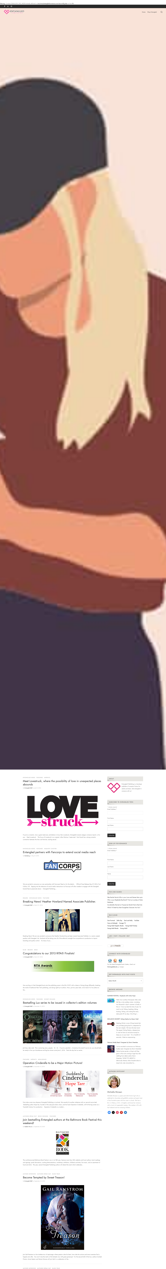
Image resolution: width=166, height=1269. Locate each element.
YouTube (136, 920)
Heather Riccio (28, 1126)
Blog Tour (56, 1174)
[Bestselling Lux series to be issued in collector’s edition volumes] (62, 1026)
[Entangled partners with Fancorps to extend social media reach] (62, 866)
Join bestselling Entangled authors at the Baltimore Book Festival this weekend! (62, 1121)
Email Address (112, 809)
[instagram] (11, 6)
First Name (110, 818)
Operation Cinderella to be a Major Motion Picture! (52, 1063)
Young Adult (123, 928)
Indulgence (42, 1059)
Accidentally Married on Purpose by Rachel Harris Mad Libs (124, 905)
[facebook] (4, 6)
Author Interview (29, 1174)
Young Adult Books (112, 928)
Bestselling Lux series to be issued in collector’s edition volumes (60, 1003)
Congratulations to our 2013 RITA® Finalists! (49, 953)
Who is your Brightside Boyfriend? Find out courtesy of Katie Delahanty (125, 901)
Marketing (27, 856)
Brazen (25, 898)
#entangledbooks (112, 967)
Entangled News (29, 777)
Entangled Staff (28, 788)
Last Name (110, 825)
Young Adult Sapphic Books (115, 926)
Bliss (24, 950)
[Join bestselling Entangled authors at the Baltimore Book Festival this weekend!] (62, 1143)
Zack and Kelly (128, 920)
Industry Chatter (50, 848)
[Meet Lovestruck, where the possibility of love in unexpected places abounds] (62, 811)
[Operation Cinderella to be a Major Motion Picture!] (62, 1084)
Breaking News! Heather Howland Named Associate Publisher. (59, 902)
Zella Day (119, 920)
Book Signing (43, 1116)
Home (143, 12)
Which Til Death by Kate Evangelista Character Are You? (123, 908)
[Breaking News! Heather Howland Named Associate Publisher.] (62, 920)
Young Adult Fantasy (131, 926)
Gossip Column (49, 999)
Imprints (47, 777)
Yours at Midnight (112, 923)
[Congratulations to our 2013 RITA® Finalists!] (62, 966)
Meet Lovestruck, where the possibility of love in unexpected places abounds (62, 782)
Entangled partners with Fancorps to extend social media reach (59, 852)
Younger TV (122, 923)
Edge (36, 950)
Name (109, 874)
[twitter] (8, 6)
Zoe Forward (111, 920)
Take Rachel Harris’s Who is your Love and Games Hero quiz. (125, 897)
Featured (39, 777)
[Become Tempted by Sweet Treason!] (62, 1217)
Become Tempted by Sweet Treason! (44, 1177)
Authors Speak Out (30, 1116)
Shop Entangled (152, 12)
